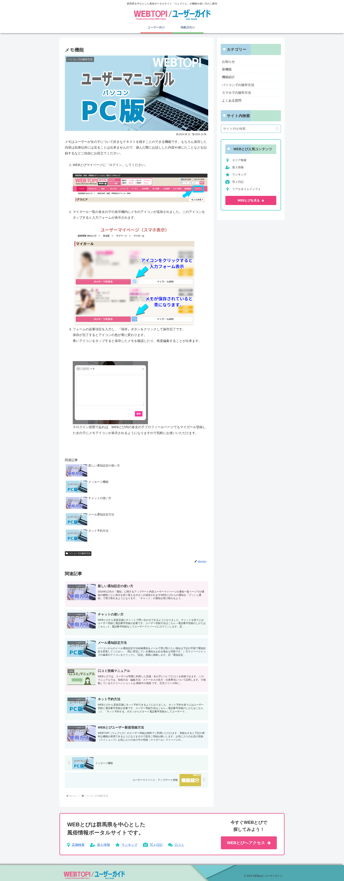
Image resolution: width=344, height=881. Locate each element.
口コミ (179, 845)
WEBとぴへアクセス (246, 842)
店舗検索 (78, 845)
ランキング (129, 845)
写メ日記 (156, 845)
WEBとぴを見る (249, 200)
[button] (277, 129)
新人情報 (103, 845)
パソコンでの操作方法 (79, 553)
